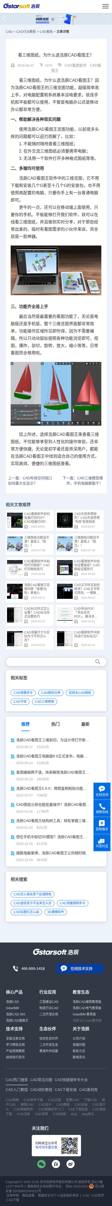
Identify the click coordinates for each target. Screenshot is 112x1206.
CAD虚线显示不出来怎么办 (33, 903)
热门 (55, 724)
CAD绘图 (59, 1114)
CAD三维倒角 (44, 702)
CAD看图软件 (76, 65)
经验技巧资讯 (15, 1057)
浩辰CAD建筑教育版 (87, 1002)
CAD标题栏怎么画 (26, 912)
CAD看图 (46, 32)
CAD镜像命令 (23, 693)
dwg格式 (88, 1114)
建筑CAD (27, 1105)
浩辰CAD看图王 (17, 1020)
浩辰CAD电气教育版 (87, 1008)
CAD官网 (41, 1114)
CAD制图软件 (23, 1109)
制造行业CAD (49, 1008)
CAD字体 (20, 702)
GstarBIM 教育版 (84, 1014)
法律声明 (12, 1195)
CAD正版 (54, 1100)
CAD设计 (45, 1105)
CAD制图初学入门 (51, 1109)
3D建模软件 (55, 912)
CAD (9, 32)
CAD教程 (63, 1105)
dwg (74, 1114)
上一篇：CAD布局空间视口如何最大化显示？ (30, 480)
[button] (53, 19)
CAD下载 (12, 1200)
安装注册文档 (15, 1038)
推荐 (25, 724)
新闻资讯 (79, 1057)
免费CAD (72, 1100)
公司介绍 (79, 1038)
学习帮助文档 (15, 1045)
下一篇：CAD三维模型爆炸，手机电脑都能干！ (83, 480)
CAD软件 (97, 1195)
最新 (85, 724)
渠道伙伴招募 (48, 1051)
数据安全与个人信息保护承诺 (58, 1195)
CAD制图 (12, 1100)
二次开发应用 (48, 1014)
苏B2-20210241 (76, 1186)
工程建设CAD (49, 1002)
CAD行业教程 (26, 32)
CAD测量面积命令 (72, 903)
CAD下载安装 (78, 1109)
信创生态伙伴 (48, 1038)
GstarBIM (12, 1008)
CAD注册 (23, 1114)
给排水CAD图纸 (80, 693)
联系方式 (79, 1051)
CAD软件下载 (33, 1100)
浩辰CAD (12, 1002)
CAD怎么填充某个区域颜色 (33, 894)
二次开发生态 (48, 1045)
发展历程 (79, 1045)
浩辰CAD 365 (15, 1014)
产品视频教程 (15, 1051)
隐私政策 (28, 1195)
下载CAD (90, 1100)
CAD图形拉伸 (50, 693)
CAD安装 (81, 1105)
